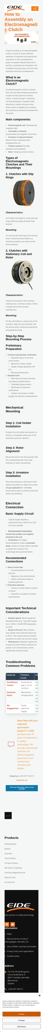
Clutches (8, 853)
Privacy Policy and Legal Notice (20, 951)
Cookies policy (13, 956)
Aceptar (21, 1014)
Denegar (21, 1020)
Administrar (21, 1027)
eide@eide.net (21, 780)
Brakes (8, 848)
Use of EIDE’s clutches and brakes (21, 946)
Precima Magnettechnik (15, 872)
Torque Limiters (11, 863)
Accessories (10, 882)
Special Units (10, 877)
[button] (39, 995)
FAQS (9, 934)
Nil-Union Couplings (13, 868)
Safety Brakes (10, 844)
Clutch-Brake (10, 858)
